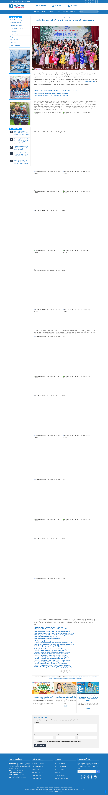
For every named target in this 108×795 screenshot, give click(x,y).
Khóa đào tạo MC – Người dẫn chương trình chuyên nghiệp (51, 93)
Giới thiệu (43, 11)
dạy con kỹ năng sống (66, 678)
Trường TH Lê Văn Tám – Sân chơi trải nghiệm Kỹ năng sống (50, 650)
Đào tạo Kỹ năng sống (15, 22)
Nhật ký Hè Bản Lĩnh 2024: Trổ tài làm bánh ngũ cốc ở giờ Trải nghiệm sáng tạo (43, 696)
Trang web (80, 735)
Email (57, 735)
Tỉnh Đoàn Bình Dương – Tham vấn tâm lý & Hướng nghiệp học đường (53, 667)
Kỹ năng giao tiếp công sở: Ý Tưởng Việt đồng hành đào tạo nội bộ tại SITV (21, 148)
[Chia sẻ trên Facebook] (61, 671)
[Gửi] (97, 11)
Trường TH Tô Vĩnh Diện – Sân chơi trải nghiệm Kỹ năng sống (51, 653)
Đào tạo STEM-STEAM (16, 25)
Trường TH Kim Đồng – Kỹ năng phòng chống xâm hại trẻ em (51, 662)
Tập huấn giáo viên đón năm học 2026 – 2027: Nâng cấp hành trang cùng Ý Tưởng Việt (21, 141)
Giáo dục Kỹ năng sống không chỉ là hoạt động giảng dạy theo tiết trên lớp (54, 644)
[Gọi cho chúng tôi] (93, 1)
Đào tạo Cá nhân (14, 34)
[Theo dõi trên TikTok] (88, 1)
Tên (35, 735)
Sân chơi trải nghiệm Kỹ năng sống (43, 641)
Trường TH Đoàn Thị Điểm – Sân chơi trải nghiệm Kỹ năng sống (51, 657)
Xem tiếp (43, 705)
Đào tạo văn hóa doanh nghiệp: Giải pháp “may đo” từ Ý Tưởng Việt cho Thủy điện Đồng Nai (21, 155)
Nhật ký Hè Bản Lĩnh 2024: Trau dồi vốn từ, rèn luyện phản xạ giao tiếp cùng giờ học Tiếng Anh (88, 697)
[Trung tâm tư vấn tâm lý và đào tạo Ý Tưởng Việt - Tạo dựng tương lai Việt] (16, 6)
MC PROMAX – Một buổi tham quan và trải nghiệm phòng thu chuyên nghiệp (65, 696)
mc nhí (79, 678)
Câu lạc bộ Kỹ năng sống (65, 18)
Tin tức (65, 11)
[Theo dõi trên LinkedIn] (95, 1)
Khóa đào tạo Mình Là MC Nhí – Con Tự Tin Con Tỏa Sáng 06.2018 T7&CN (54, 633)
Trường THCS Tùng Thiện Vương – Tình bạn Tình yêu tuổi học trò (52, 665)
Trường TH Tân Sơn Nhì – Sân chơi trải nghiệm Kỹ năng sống (50, 655)
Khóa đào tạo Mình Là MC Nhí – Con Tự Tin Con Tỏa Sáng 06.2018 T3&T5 (53, 635)
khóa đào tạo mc (68, 676)
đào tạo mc (75, 676)
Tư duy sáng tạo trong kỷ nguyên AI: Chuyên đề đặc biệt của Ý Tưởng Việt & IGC (21, 162)
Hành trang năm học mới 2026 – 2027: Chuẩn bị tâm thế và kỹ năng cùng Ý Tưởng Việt (21, 133)
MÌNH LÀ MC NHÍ (90, 82)
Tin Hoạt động (14, 39)
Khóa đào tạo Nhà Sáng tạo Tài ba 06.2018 (45, 636)
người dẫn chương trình (83, 676)
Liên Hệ (72, 11)
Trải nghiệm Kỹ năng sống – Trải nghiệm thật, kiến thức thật (51, 95)
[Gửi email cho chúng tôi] (91, 1)
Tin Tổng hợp (13, 42)
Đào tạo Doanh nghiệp (16, 20)
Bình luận (36, 722)
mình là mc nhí (74, 678)
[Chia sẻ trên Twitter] (64, 671)
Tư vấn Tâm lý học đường (16, 28)
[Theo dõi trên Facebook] (86, 1)
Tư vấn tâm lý (13, 31)
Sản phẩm (13, 37)
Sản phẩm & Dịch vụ (26, 1)
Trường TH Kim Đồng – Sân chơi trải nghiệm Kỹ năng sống (50, 658)
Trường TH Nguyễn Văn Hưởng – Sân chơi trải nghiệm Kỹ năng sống (52, 660)
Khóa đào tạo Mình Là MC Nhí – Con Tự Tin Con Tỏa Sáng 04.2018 (52, 631)
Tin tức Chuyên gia (15, 45)
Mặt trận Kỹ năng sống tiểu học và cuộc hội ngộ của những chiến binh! (53, 642)
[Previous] (33, 697)
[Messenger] (105, 792)
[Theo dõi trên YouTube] (98, 1)
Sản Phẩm (50, 11)
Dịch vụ (58, 11)
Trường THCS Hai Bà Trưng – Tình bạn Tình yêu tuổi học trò (50, 663)
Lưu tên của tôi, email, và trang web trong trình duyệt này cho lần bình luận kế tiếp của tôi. (58, 741)
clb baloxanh (58, 678)
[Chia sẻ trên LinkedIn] (67, 671)
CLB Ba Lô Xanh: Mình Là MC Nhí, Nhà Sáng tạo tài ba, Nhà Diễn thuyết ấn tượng (57, 90)
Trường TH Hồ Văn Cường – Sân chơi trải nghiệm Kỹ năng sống (51, 648)
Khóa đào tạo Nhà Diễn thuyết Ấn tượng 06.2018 (47, 638)
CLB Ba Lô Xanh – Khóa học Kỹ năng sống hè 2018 (48, 627)
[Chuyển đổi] (29, 23)
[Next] (98, 697)
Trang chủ (36, 11)
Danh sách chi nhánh (14, 1)
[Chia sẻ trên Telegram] (69, 671)
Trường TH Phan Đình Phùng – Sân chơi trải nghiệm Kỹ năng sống (52, 652)
